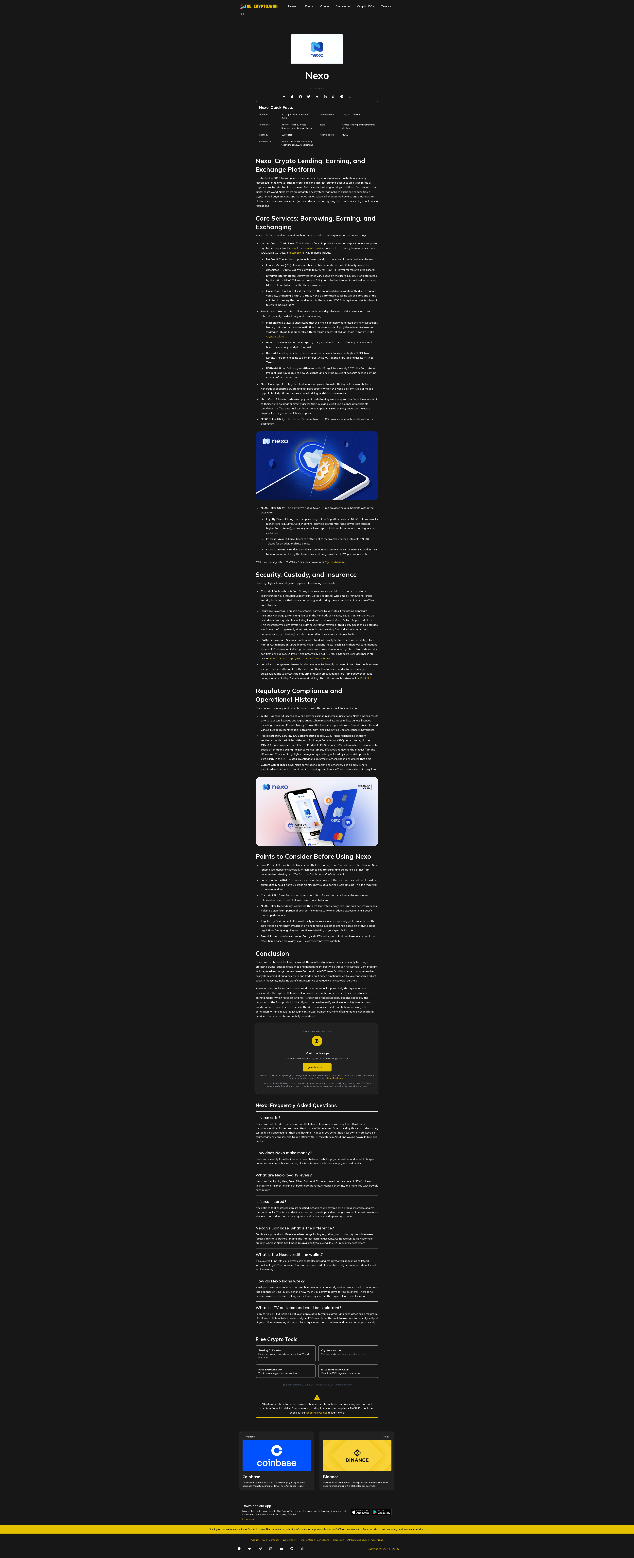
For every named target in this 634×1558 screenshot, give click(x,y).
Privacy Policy (288, 1539)
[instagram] (271, 1549)
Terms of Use (306, 1539)
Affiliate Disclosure (334, 1078)
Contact (273, 1539)
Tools (385, 6)
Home (292, 6)
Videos (324, 6)
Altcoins (315, 248)
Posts (309, 6)
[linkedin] (325, 96)
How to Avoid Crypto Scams (313, 658)
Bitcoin (291, 248)
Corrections (323, 1539)
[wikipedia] (350, 96)
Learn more (248, 1519)
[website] (341, 96)
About (254, 1539)
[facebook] (300, 96)
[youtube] (281, 1549)
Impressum (338, 1539)
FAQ (263, 1539)
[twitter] (308, 96)
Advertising (377, 1539)
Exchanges (343, 6)
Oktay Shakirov (343, 1384)
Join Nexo (315, 1067)
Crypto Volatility (334, 562)
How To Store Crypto (282, 658)
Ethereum (303, 248)
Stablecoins (297, 252)
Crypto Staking (275, 336)
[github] (292, 1549)
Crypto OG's (366, 6)
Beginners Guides (316, 1412)
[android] (284, 96)
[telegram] (317, 96)
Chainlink (366, 678)
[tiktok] (333, 96)
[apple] (292, 96)
